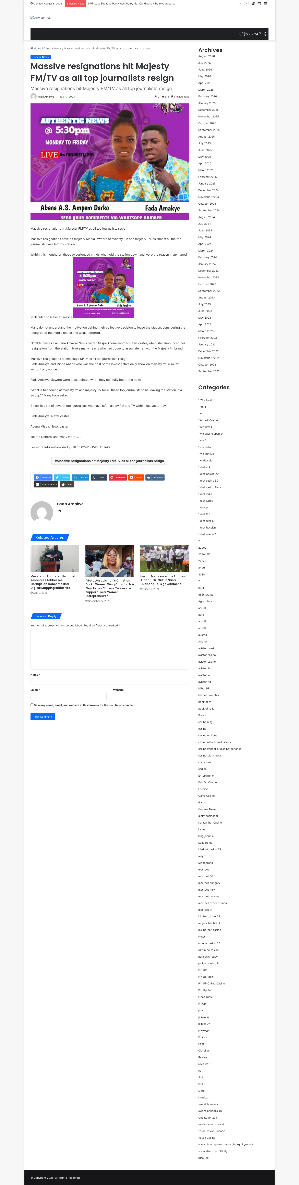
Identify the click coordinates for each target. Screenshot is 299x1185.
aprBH (202, 608)
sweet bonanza (208, 1104)
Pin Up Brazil (206, 976)
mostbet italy (206, 889)
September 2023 (209, 290)
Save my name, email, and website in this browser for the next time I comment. (85, 705)
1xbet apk (204, 467)
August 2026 (206, 56)
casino (202, 728)
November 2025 (208, 116)
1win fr (202, 440)
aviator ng (204, 681)
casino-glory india (209, 755)
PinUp (202, 1003)
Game (202, 802)
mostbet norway (208, 896)
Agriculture (205, 601)
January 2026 (207, 103)
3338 (201, 574)
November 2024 (208, 197)
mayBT (202, 856)
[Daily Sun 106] (41, 17)
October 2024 (207, 203)
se (199, 1070)
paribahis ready (208, 956)
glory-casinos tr (208, 815)
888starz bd (206, 594)
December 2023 (208, 270)
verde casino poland (211, 1124)
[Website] (59, 510)
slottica (202, 1097)
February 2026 (207, 96)
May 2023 (204, 317)
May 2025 (204, 156)
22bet (202, 547)
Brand (202, 715)
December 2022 (208, 351)
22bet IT (203, 561)
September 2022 (209, 371)
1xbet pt (203, 507)
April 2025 (204, 163)
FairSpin (203, 789)
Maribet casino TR (209, 849)
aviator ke (204, 675)
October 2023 (207, 284)
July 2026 (204, 62)
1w (200, 413)
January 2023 (207, 344)
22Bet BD (204, 554)
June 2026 (205, 69)
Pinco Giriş (205, 996)
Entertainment (207, 775)
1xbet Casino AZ (208, 473)
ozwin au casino (208, 950)
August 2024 (206, 217)
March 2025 (206, 170)
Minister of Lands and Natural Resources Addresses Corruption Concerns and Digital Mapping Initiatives (53, 582)
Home (37, 48)
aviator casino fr (208, 661)
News (202, 936)
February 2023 (207, 337)
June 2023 (205, 311)
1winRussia (205, 460)
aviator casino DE (209, 655)
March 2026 (206, 89)
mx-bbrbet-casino (209, 929)
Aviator (202, 641)
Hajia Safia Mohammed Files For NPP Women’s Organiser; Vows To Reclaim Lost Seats (142, 3)
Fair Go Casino (207, 782)
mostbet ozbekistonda (212, 903)
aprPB (202, 628)
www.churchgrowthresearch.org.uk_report (225, 1144)
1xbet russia (206, 520)
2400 (201, 567)
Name (35, 674)
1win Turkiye (206, 453)
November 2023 (208, 277)
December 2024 (208, 190)
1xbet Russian (207, 527)
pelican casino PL (209, 963)
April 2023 (204, 324)
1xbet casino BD (208, 480)
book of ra (204, 701)
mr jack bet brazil (209, 923)
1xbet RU (204, 514)
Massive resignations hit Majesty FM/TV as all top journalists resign (110, 461)
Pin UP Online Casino (211, 983)
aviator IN (204, 668)
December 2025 (208, 109)
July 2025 (204, 143)
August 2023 (206, 297)
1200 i (202, 406)
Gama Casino (206, 795)
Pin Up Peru (205, 990)
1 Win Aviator (206, 400)
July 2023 (204, 304)
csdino (202, 768)
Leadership (205, 842)
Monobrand (205, 862)
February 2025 (207, 176)
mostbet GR (205, 876)
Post (201, 1043)
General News (53, 48)
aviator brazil (206, 648)
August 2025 (206, 136)
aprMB (202, 621)
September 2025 (209, 129)
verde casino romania (211, 1131)
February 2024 (207, 257)
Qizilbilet (203, 1050)
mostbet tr (205, 909)
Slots (201, 1084)
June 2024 (205, 230)
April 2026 (204, 83)
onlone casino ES (209, 943)
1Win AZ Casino (208, 420)
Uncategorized (207, 1117)
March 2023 (206, 331)
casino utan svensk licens (214, 742)
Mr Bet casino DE (209, 916)
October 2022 (207, 364)
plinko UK (204, 1023)
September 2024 (209, 210)
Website (118, 689)
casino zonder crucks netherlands (219, 748)
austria (202, 634)
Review (202, 1057)
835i (201, 587)
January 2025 (207, 183)
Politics (202, 1037)
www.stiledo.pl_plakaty (213, 1151)
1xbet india (205, 494)
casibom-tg (205, 722)
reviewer (204, 1064)
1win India (204, 447)
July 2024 (204, 223)
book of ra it (206, 708)
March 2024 (206, 250)
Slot (200, 1077)
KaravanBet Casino (210, 822)
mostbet (203, 869)
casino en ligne (207, 735)
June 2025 (205, 150)
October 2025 (207, 123)
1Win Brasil (205, 427)
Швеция (203, 1157)
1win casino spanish (211, 433)
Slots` (202, 1090)
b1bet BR (204, 688)
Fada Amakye (46, 96)
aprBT (202, 614)
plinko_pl (204, 1030)
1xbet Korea (205, 500)
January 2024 (207, 264)
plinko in (203, 1017)
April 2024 (204, 243)
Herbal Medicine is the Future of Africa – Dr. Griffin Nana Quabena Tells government (164, 580)
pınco (201, 1010)
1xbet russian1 (207, 534)
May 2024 (204, 237)
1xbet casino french (210, 487)
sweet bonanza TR (210, 1110)
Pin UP (202, 970)
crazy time (204, 762)
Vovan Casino (206, 1137)
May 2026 (204, 76)
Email (35, 689)
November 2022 (208, 357)
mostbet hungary (209, 882)
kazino (202, 829)
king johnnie (206, 836)
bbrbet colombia (208, 695)
